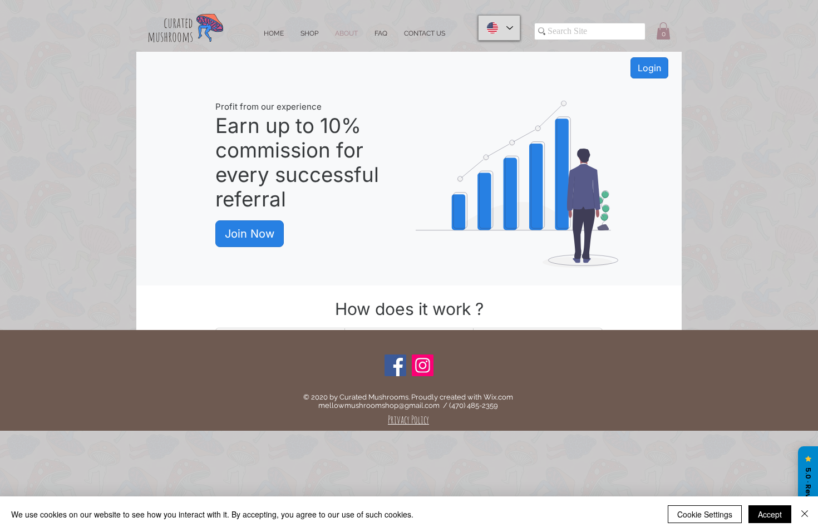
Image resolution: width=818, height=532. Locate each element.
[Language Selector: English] (499, 28)
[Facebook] (395, 365)
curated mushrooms (170, 29)
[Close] (804, 514)
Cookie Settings (704, 514)
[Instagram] (422, 365)
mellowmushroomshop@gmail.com (379, 405)
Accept (770, 514)
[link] (663, 31)
